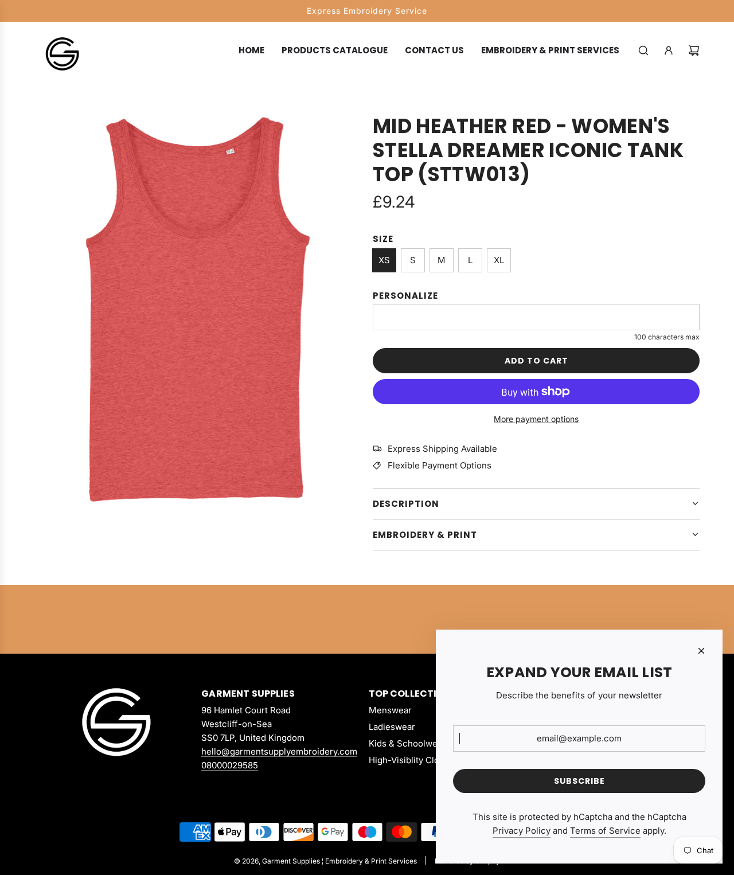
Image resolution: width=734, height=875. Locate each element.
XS (384, 260)
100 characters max (667, 337)
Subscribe (579, 781)
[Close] (701, 650)
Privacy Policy (521, 830)
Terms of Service (605, 830)
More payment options (536, 419)
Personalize (405, 296)
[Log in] (668, 50)
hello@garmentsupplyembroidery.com (279, 751)
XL (499, 260)
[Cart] (693, 50)
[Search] (643, 50)
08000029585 (229, 765)
